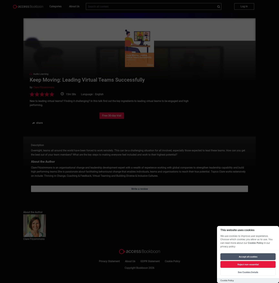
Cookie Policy (255, 242)
